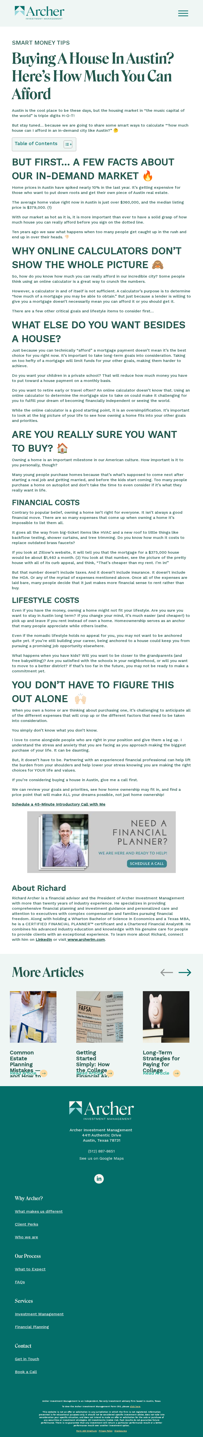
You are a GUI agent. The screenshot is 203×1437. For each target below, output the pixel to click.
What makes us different (39, 1211)
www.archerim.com (85, 939)
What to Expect (30, 1269)
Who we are (26, 1236)
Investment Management (39, 1313)
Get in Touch (27, 1358)
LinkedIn (44, 939)
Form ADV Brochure (86, 1431)
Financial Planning (32, 1326)
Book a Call (26, 1371)
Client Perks (26, 1224)
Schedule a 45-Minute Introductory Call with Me (58, 804)
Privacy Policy (105, 1431)
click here (135, 1406)
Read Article (24, 1073)
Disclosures (120, 1431)
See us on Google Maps (101, 1158)
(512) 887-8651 (101, 1151)
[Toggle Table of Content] (65, 144)
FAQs (20, 1281)
